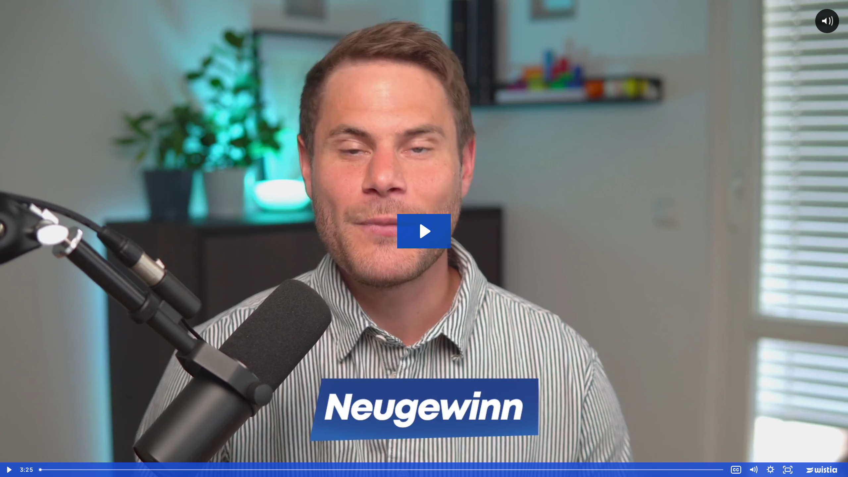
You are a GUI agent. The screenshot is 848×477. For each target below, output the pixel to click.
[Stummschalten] (753, 469)
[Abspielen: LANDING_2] (424, 231)
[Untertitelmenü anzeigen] (736, 469)
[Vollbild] (787, 469)
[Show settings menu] (770, 469)
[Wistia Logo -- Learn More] (822, 469)
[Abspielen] (8, 469)
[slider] (381, 469)
